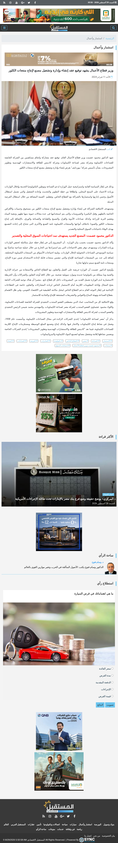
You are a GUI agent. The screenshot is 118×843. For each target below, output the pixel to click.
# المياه (11, 341)
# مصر (85, 341)
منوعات (51, 829)
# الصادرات (45, 341)
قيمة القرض (104, 696)
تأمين (39, 824)
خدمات (60, 829)
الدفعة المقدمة (103, 682)
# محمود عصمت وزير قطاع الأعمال (86, 345)
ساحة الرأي (41, 829)
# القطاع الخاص (72, 341)
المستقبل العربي (18, 824)
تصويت (110, 705)
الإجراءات (106, 689)
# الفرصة (33, 341)
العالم (6, 824)
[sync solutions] (87, 840)
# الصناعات (22, 341)
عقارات (31, 824)
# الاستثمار (107, 341)
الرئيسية (110, 38)
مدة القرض (105, 675)
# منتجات (108, 345)
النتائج (100, 705)
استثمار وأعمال (85, 824)
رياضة (79, 829)
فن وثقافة (70, 829)
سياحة (65, 824)
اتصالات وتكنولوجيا (51, 824)
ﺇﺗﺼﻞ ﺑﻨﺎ (87, 836)
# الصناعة (95, 341)
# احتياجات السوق (62, 345)
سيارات (73, 824)
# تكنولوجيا (58, 341)
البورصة (97, 824)
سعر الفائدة (105, 668)
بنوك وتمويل (108, 824)
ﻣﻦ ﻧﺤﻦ (96, 836)
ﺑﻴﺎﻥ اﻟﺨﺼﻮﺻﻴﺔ (108, 836)
